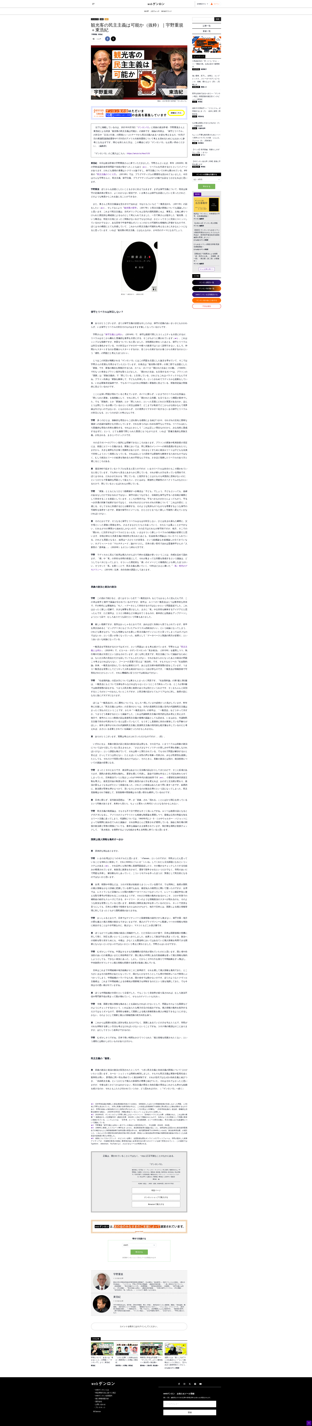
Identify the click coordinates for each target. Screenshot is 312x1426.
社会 (194, 128)
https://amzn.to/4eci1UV (138, 153)
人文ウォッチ (155, 11)
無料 (106, 19)
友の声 (146, 11)
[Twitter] (189, 1384)
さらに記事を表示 (206, 269)
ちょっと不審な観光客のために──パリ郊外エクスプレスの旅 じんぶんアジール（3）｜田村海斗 (206, 138)
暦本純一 (143, 1365)
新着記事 (196, 87)
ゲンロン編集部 (199, 219)
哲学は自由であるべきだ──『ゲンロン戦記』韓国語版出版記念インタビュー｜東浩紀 (206, 96)
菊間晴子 (204, 69)
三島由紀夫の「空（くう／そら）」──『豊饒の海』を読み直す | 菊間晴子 (206, 64)
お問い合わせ (100, 1404)
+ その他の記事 (118, 1278)
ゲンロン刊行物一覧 (206, 289)
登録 (190, 1412)
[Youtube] (200, 1384)
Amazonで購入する (156, 1204)
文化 (194, 102)
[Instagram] (184, 1384)
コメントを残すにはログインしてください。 (139, 1326)
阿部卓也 (201, 116)
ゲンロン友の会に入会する (206, 300)
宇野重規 (94, 34)
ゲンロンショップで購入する (156, 1197)
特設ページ (156, 1190)
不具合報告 (206, 306)
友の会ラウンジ (166, 11)
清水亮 (149, 1365)
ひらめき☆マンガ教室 (172, 1368)
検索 (217, 19)
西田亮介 (118, 1365)
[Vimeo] (195, 1384)
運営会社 (98, 1401)
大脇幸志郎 (201, 128)
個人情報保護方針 (102, 1399)
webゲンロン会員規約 (103, 1396)
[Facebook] (179, 1384)
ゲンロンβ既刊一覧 (206, 282)
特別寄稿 (196, 69)
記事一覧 (207, 26)
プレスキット (100, 1407)
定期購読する (201, 4)
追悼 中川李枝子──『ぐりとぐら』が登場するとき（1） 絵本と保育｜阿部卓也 (206, 111)
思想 (101, 19)
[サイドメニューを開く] (93, 3)
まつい (203, 155)
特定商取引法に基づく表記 (105, 1393)
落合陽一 (156, 1365)
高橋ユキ (204, 87)
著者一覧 (207, 31)
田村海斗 (201, 143)
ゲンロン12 (95, 19)
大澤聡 (125, 1365)
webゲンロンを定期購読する (207, 294)
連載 (194, 143)
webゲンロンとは (102, 1390)
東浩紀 (100, 34)
